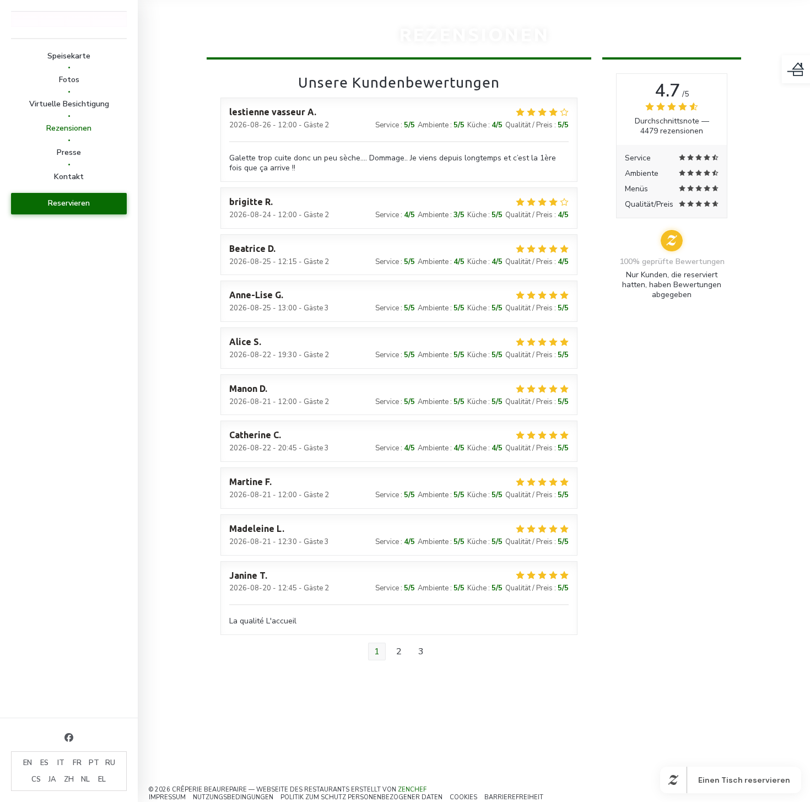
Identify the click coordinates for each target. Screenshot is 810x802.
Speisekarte (68, 56)
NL (85, 779)
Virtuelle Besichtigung (69, 104)
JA (52, 779)
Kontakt (69, 176)
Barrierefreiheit (513, 797)
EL (102, 779)
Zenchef (412, 789)
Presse (69, 152)
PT (94, 763)
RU (110, 763)
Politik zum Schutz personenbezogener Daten (361, 797)
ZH (69, 779)
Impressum (167, 797)
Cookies (463, 797)
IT (60, 763)
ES (44, 763)
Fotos (69, 79)
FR (77, 763)
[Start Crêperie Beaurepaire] (69, 19)
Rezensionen (68, 128)
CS (36, 779)
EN (27, 763)
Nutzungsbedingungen (233, 797)
